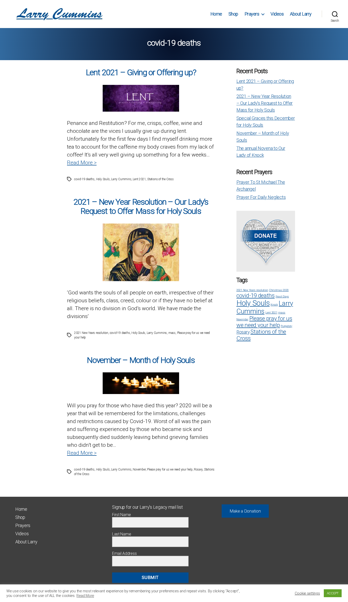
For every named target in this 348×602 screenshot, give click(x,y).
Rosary (198, 469)
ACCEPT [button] (333, 593)
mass (172, 333)
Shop (233, 14)
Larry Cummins (121, 179)
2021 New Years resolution (91, 333)
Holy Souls (103, 179)
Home (216, 14)
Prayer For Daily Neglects (261, 197)
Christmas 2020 (279, 290)
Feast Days (282, 296)
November (139, 469)
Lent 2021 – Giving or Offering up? (141, 72)
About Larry (301, 14)
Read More (85, 595)
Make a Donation (245, 511)
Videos (277, 14)
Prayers (252, 14)
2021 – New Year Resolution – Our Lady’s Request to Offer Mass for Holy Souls (140, 206)
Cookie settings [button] (307, 593)
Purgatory (286, 326)
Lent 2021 (139, 179)
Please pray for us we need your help (170, 469)
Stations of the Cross (160, 179)
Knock (274, 304)
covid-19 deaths (84, 179)
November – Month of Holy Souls (141, 360)
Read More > (82, 163)
